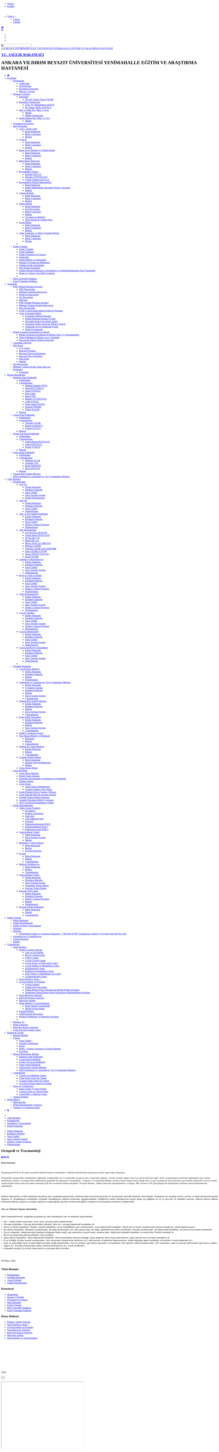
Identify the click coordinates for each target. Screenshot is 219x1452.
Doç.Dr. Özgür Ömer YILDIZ (39, 99)
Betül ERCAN (32, 540)
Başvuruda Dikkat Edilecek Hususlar (36, 340)
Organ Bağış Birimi (28, 768)
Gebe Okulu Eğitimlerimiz (37, 786)
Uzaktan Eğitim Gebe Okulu (38, 789)
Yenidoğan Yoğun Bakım (37, 885)
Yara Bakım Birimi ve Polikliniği (34, 736)
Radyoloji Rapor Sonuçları (31, 998)
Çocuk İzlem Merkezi (29, 669)
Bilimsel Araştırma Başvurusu (33, 292)
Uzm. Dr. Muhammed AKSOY (40, 105)
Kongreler (18, 369)
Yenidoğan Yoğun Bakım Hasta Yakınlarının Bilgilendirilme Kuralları (57, 992)
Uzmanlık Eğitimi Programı (38, 316)
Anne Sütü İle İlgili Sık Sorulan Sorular (37, 794)
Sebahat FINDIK (33, 407)
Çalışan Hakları (26, 193)
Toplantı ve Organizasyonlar (26, 1107)
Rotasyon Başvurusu (29, 294)
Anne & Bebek (20, 770)
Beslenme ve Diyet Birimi (31, 843)
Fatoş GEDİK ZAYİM (36, 551)
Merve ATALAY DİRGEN (38, 543)
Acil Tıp (23, 484)
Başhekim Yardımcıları (29, 102)
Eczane (22, 853)
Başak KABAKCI (34, 425)
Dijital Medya (13, 1099)
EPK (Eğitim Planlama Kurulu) (28, 286)
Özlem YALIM (32, 409)
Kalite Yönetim (20, 246)
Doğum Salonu (26, 781)
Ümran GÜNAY (33, 428)
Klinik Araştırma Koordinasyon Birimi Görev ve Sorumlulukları (49, 335)
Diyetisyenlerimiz (33, 851)
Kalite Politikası (26, 252)
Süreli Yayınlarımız (34, 329)
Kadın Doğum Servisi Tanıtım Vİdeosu (37, 792)
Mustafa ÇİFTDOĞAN (36, 177)
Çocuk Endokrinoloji (29, 631)
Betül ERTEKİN (33, 466)
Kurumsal (11, 78)
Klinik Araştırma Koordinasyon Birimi (31, 332)
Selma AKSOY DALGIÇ (37, 554)
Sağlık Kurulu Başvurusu (31, 1014)
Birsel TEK (30, 396)
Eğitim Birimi (25, 203)
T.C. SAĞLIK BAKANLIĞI (22, 55)
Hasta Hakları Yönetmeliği (37, 1006)
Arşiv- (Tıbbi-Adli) (28, 129)
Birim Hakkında (32, 131)
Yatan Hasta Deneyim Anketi (32, 1078)
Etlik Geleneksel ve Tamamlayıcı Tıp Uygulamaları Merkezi (41, 476)
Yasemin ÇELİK (33, 423)
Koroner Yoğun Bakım (35, 888)
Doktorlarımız (31, 511)
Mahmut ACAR (32, 460)
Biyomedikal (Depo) (28, 171)
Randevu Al (18, 1022)
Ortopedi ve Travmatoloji (19, 1123)
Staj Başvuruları (32, 209)
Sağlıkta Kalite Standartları (31, 265)
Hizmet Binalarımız (16, 375)
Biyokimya (30, 810)
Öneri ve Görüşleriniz (23, 1086)
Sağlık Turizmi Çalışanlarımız (27, 925)
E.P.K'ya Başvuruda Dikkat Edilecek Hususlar (41, 310)
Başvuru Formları (27, 351)
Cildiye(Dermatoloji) (29, 594)
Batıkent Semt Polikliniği (25, 377)
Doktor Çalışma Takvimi (30, 950)
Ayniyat (23, 139)
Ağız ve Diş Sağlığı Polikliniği (33, 514)
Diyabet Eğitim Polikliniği (31, 907)
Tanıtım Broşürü (20, 939)
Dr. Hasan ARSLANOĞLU (38, 107)
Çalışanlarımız (25, 383)
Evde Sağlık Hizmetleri (30, 717)
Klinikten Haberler (34, 490)
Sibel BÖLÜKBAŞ (34, 388)
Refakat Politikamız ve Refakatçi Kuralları (39, 1016)
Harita (22, 1046)
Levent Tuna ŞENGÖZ (36, 532)
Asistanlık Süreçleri (22, 343)
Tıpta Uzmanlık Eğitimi (30, 313)
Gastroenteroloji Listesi (36, 976)
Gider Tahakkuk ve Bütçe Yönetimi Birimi (39, 233)
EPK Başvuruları (27, 289)
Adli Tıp (23, 500)
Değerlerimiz (25, 86)
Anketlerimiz (19, 1073)
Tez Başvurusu (26, 297)
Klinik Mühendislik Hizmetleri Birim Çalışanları (47, 187)
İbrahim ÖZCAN (33, 174)
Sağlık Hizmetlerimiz (23, 805)
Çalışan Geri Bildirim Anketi (32, 1075)
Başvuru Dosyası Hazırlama (32, 353)
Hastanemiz (18, 80)
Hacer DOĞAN (32, 468)
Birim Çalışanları (33, 134)
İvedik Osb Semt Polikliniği (26, 433)
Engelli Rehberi (26, 1011)
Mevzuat (23, 300)
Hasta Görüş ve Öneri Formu (32, 1089)
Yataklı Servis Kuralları (36, 987)
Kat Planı (23, 1051)
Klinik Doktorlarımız (35, 498)
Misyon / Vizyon (27, 91)
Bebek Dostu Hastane (29, 776)
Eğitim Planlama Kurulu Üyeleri (40, 318)
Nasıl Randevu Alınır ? (30, 979)
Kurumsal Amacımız (28, 89)
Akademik (12, 284)
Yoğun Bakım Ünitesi (29, 875)
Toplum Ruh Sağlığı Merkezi (27, 474)
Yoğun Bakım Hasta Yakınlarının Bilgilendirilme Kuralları (52, 990)
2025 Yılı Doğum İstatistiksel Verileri (36, 802)
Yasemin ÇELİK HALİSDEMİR (40, 548)
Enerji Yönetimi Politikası (25, 281)
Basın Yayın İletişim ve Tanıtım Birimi (37, 150)
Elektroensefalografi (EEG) (38, 824)
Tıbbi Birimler (14, 479)
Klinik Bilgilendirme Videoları (27, 1105)
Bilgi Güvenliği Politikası (25, 278)
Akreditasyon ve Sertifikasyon (27, 936)
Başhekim (23, 97)
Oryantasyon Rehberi (35, 217)
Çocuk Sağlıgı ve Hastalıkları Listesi (42, 966)
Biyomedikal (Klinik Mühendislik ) (35, 182)
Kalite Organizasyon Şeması (32, 254)
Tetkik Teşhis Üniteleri (29, 808)
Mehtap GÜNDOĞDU (36, 399)
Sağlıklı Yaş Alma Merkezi (31, 746)
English (10, 6)
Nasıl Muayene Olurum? (30, 995)
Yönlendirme (13, 944)
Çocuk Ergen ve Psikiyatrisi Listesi (41, 963)
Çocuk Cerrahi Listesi (35, 960)
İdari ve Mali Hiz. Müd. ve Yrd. (34, 110)
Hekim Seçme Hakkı (35, 1008)
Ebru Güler (30, 393)
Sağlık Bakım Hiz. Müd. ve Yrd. (34, 118)
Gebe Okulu (25, 784)
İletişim (28, 137)
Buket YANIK (32, 556)
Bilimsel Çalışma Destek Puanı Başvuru (32, 367)
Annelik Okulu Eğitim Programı (34, 797)
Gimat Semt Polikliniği (24, 415)
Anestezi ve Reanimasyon (31, 559)
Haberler (17, 931)
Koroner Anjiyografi (28, 891)
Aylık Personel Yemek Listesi (27, 1030)
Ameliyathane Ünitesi (29, 832)
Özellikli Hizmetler (22, 666)
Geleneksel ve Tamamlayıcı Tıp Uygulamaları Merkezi (45, 682)
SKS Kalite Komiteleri (29, 268)
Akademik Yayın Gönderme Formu (41, 326)
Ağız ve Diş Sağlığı (34, 952)
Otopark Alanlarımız (28, 1043)
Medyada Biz (19, 1102)
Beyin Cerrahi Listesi (35, 955)
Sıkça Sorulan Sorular (35, 495)
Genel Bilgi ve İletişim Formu (33, 1094)
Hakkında (29, 738)
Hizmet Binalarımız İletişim (26, 1054)
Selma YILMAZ (33, 391)
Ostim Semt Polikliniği (23, 452)
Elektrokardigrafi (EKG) (36, 827)
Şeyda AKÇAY (32, 538)
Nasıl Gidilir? (31, 492)
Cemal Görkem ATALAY (37, 179)
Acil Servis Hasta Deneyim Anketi (35, 1083)
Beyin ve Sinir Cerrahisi (30, 575)
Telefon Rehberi (20, 1097)
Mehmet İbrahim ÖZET (36, 385)
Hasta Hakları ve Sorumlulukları (34, 1003)
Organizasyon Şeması (23, 123)
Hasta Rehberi (20, 947)
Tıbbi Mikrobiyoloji (34, 819)
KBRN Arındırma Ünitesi (31, 733)
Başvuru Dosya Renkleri (30, 356)
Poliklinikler (25, 380)
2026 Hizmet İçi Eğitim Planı (38, 220)
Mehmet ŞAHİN (33, 546)
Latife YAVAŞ (32, 401)
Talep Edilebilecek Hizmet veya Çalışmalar (39, 337)
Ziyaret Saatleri (32, 984)
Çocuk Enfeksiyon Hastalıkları (33, 647)
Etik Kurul (18, 345)
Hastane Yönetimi (21, 94)
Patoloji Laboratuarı (34, 813)
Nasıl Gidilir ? (25, 1040)
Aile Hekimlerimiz (27, 530)
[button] (11, 16)
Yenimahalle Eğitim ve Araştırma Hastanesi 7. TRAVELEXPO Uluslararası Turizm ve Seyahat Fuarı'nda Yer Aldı (72, 933)
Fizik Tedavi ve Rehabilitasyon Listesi (43, 974)
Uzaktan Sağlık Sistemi (30, 757)
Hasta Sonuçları (20, 1024)
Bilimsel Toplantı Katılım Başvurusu (36, 305)
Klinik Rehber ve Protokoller (32, 260)
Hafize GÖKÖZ (33, 447)
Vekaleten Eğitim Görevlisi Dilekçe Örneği (45, 324)
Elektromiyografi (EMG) (36, 829)
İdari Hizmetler (20, 126)
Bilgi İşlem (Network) (29, 161)
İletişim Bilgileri (20, 1035)
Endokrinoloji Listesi (35, 968)
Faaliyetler (24, 257)
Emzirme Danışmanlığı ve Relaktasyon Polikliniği (42, 778)
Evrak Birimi (25, 222)
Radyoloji (29, 816)
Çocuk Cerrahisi (26, 613)
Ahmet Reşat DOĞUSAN (37, 441)
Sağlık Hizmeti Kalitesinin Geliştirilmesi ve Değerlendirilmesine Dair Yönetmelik (57, 270)
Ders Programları (27, 308)
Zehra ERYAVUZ (33, 444)
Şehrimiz (17, 928)
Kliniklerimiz (19, 482)
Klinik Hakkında (33, 487)
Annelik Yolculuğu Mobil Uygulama (36, 800)
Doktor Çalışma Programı (37, 524)
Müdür (28, 113)
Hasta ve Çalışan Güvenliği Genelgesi (37, 273)
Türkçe (10, 3)
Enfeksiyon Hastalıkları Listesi (39, 971)
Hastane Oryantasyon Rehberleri (34, 262)
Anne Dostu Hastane (29, 773)
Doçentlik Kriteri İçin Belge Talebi (41, 321)
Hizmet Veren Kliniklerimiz (38, 762)
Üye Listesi (24, 348)
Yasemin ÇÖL (32, 463)
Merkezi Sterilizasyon (29, 864)
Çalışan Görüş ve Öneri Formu (33, 1091)
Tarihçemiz (24, 83)
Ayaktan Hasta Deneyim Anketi (34, 1081)
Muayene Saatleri (27, 1000)
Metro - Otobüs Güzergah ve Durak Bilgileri (40, 1048)
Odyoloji (29, 821)
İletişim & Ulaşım (15, 1032)
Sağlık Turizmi (14, 917)
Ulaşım (16, 1038)
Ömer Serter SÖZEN (35, 404)
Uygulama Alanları (34, 687)
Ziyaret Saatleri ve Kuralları (32, 982)
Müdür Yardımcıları (34, 115)
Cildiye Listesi (32, 958)
